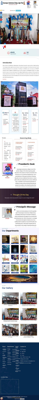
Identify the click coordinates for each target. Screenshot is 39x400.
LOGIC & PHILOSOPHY (14, 253)
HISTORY (33, 243)
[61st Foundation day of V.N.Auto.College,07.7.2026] (28, 329)
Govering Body (4, 365)
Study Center (4, 355)
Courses (4, 351)
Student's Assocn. (17, 365)
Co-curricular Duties (17, 368)
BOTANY (15, 272)
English (9, 349)
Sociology (9, 364)
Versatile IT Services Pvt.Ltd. (17, 397)
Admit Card (13, 10)
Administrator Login (18, 371)
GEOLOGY (19, 282)
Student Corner (18, 10)
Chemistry (14, 354)
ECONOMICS (6, 253)
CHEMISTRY (6, 272)
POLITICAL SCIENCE (24, 243)
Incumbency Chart (18, 363)
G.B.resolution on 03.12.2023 (19, 153)
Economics (10, 356)
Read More (4, 79)
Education (9, 362)
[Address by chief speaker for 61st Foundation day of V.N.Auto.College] (28, 298)
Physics (14, 359)
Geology (14, 361)
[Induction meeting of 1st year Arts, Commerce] (10, 298)
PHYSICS (33, 272)
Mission (4, 361)
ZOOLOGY (24, 272)
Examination (18, 358)
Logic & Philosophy (10, 359)
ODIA (15, 243)
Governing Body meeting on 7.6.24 (19, 147)
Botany (14, 356)
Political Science (9, 353)
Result (4, 367)
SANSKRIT (24, 253)
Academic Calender (4, 349)
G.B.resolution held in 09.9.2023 (19, 159)
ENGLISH (5, 243)
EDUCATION (33, 253)
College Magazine (17, 360)
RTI (3, 353)
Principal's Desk (4, 358)
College (17, 355)
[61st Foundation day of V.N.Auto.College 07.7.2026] (10, 329)
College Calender (17, 353)
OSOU (4, 363)
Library (3, 10)
